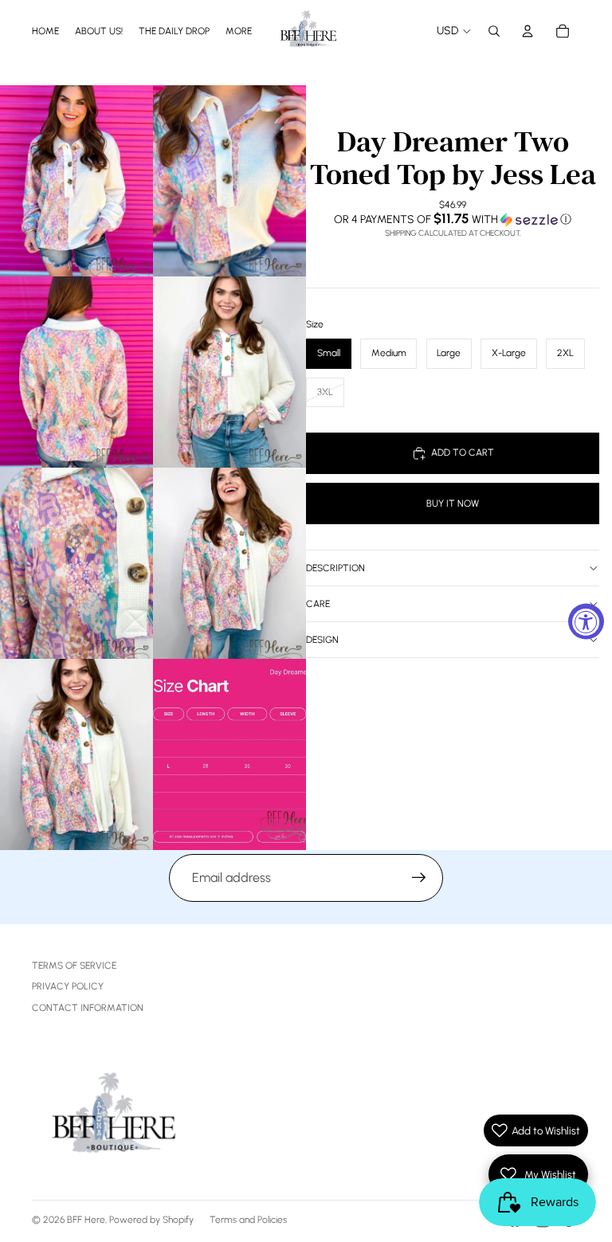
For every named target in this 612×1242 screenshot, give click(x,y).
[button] (452, 219)
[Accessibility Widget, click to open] (586, 621)
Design (322, 639)
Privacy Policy (68, 986)
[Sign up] (419, 878)
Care (318, 603)
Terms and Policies (248, 1219)
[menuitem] (239, 31)
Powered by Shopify (151, 1219)
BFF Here (86, 1219)
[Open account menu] (527, 31)
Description (335, 568)
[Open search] (494, 31)
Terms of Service (74, 965)
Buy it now (452, 503)
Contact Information (87, 1007)
